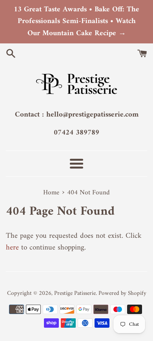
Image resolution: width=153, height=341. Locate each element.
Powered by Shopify (122, 293)
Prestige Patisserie (75, 293)
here (12, 247)
